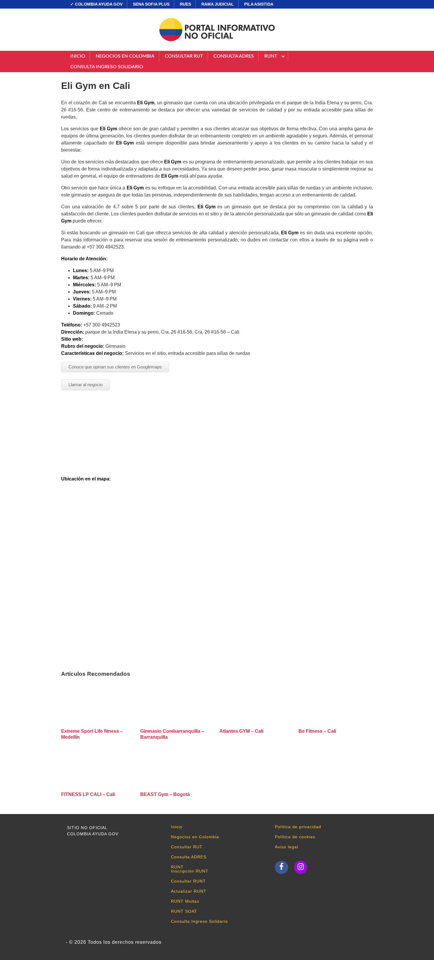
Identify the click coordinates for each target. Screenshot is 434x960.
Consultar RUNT (188, 881)
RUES (185, 4)
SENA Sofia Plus (151, 4)
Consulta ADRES (233, 56)
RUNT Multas (185, 901)
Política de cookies (295, 836)
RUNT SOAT (184, 911)
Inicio (77, 56)
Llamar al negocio (85, 384)
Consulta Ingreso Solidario (106, 66)
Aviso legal (286, 846)
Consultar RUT (184, 56)
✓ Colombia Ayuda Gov (96, 4)
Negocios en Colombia (125, 56)
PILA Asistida (258, 4)
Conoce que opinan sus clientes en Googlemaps (115, 366)
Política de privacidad (298, 826)
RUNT (270, 56)
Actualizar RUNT (188, 891)
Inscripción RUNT (189, 871)
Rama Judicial (217, 4)
